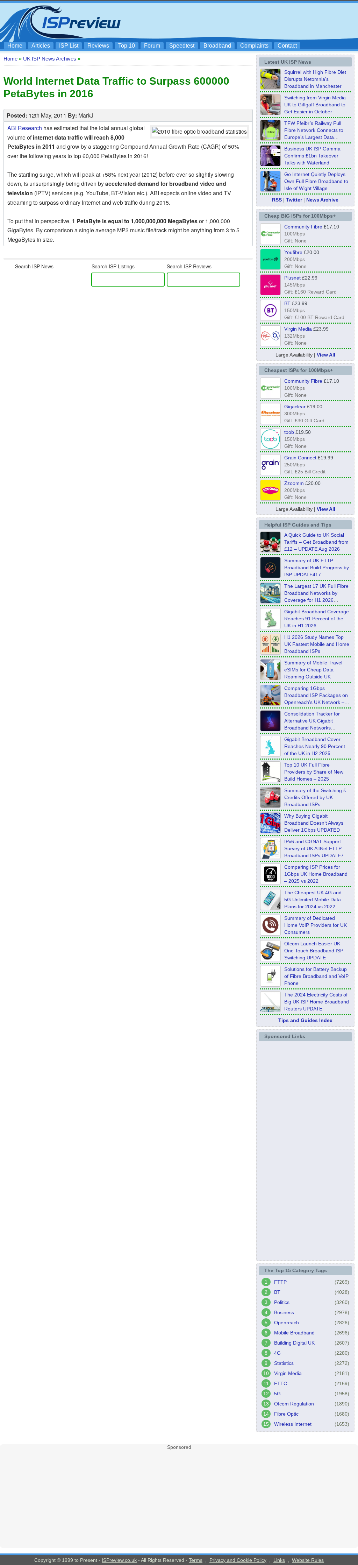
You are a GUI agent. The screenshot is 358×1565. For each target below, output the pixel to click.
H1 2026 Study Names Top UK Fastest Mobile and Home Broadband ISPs (316, 644)
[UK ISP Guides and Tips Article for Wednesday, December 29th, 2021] (270, 984)
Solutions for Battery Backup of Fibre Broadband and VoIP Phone (316, 976)
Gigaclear (295, 406)
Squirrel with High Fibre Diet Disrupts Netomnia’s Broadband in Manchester (315, 79)
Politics (281, 1302)
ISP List (68, 46)
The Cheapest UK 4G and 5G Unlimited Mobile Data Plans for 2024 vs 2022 (313, 899)
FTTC (280, 1383)
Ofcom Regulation (294, 1404)
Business (284, 1312)
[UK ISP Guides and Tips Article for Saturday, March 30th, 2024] (270, 1010)
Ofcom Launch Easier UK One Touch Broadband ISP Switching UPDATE (313, 950)
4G (277, 1353)
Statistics (284, 1363)
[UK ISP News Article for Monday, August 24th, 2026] (270, 87)
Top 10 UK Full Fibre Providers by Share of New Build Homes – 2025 (313, 772)
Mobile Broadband (294, 1332)
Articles (40, 46)
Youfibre (293, 252)
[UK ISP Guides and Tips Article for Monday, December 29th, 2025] (270, 729)
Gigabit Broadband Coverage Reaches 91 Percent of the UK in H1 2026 (316, 618)
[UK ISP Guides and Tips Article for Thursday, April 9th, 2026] (270, 678)
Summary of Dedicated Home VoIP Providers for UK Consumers (315, 925)
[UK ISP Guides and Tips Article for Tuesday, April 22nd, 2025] (270, 806)
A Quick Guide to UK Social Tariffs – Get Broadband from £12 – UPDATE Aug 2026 (316, 542)
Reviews (98, 46)
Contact (287, 46)
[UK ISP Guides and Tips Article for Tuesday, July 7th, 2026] (270, 627)
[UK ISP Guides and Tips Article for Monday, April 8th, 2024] (270, 857)
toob (289, 432)
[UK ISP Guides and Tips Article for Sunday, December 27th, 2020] (270, 831)
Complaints (254, 46)
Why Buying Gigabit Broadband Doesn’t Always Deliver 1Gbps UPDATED (313, 823)
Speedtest (181, 46)
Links (279, 1560)
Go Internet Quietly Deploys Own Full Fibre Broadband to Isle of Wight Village (316, 181)
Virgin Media (298, 329)
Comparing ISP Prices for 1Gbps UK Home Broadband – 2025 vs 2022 (316, 874)
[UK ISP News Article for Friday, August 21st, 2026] (270, 189)
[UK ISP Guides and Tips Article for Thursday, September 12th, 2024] (270, 959)
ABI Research (24, 128)
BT (287, 303)
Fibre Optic (286, 1414)
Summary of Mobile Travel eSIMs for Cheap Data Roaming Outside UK (313, 669)
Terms (195, 1560)
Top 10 (126, 46)
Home (14, 46)
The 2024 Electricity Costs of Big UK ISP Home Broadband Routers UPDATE (316, 1001)
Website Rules (308, 1560)
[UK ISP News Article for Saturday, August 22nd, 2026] (270, 138)
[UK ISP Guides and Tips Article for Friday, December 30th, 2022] (270, 933)
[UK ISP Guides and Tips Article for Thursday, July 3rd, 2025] (270, 780)
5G (277, 1393)
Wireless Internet (293, 1424)
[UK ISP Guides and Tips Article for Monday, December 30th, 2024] (270, 908)
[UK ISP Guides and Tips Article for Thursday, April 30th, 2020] (270, 576)
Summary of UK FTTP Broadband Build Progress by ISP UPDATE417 (316, 567)
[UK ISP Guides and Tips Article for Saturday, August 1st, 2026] (270, 601)
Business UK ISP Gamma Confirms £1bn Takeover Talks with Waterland (312, 155)
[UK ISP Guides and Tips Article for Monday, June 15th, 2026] (270, 652)
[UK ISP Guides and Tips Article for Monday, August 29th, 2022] (270, 550)
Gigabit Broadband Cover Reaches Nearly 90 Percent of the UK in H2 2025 (314, 746)
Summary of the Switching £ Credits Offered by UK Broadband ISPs (315, 797)
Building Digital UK (294, 1343)
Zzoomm (294, 483)
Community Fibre (303, 227)
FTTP (280, 1282)
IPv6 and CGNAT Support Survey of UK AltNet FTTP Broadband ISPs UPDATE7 (314, 848)
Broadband (217, 46)
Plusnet (292, 278)
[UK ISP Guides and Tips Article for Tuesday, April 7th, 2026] (270, 703)
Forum (152, 46)
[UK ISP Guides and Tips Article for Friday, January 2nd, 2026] (270, 754)
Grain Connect (300, 457)
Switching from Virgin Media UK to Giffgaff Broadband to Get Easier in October (315, 104)
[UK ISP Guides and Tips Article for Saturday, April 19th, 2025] (270, 882)
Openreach (286, 1322)
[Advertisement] (228, 21)
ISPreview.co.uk (119, 1560)
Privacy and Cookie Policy (237, 1560)
